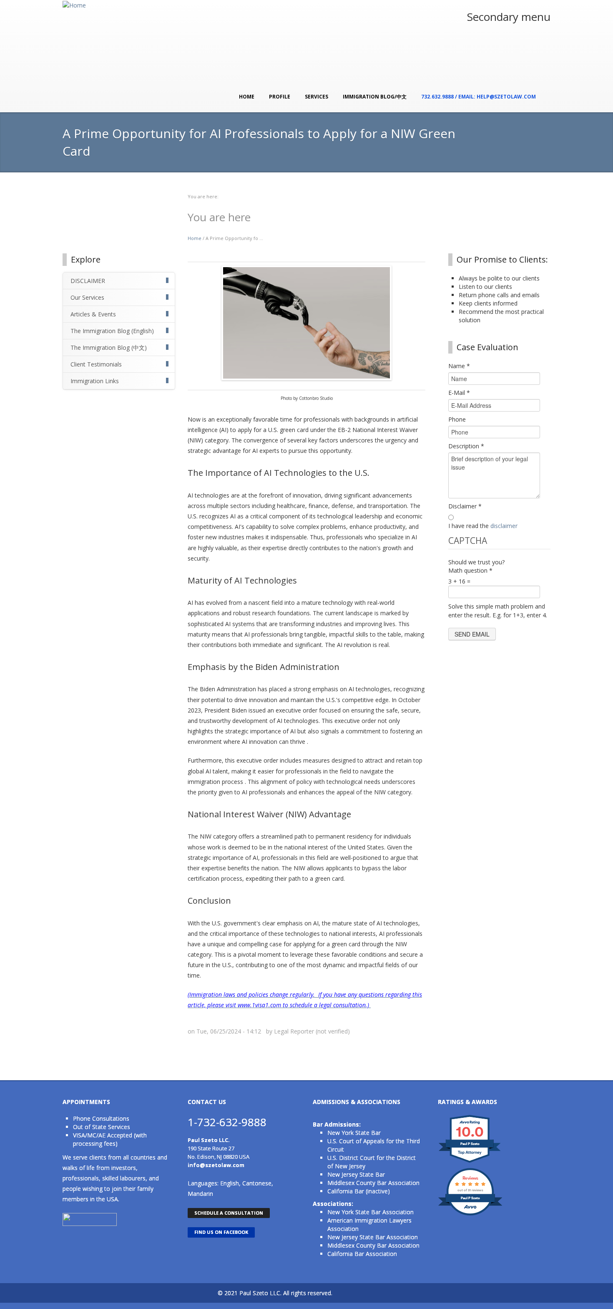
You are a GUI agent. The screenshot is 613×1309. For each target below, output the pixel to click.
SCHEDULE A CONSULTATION (228, 1213)
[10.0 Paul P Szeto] (470, 1162)
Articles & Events (93, 314)
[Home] (74, 4)
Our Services (87, 297)
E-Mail (459, 393)
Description (466, 446)
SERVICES (316, 96)
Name (459, 366)
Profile (279, 96)
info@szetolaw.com (216, 1165)
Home (246, 96)
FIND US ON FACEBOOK (221, 1232)
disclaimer (504, 526)
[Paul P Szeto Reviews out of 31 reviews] (470, 1214)
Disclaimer (465, 506)
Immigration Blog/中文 (375, 96)
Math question (470, 570)
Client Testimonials (96, 364)
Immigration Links (94, 381)
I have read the (483, 526)
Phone (457, 419)
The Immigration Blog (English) (112, 331)
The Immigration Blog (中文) (108, 347)
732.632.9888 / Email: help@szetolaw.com (478, 96)
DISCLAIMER (87, 281)
